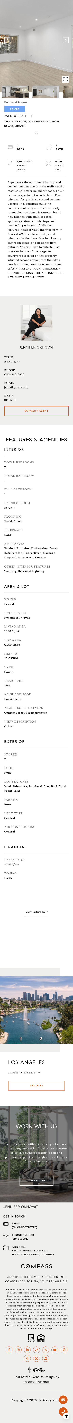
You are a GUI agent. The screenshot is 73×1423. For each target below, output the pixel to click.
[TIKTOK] (36, 1350)
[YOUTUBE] (54, 1350)
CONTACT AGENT (36, 410)
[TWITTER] (45, 1350)
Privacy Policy (50, 1400)
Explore (36, 1085)
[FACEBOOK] (9, 1350)
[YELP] (27, 1358)
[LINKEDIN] (27, 1350)
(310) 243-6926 (14, 374)
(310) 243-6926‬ (20, 1238)
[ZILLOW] (45, 1358)
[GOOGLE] (64, 1350)
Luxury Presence (36, 1382)
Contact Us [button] (36, 1180)
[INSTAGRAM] (18, 1350)
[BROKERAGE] (36, 1358)
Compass (28, 1292)
